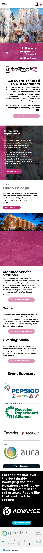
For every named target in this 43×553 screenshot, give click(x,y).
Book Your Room (11, 207)
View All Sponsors (21, 466)
